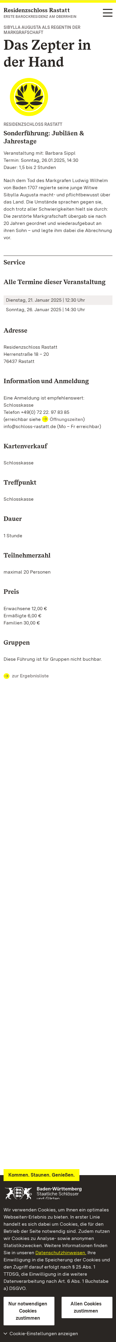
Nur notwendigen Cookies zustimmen (27, 1311)
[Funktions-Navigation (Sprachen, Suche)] (107, 13)
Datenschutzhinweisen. (60, 1252)
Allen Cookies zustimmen (85, 1307)
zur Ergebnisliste (30, 676)
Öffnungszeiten (66, 419)
